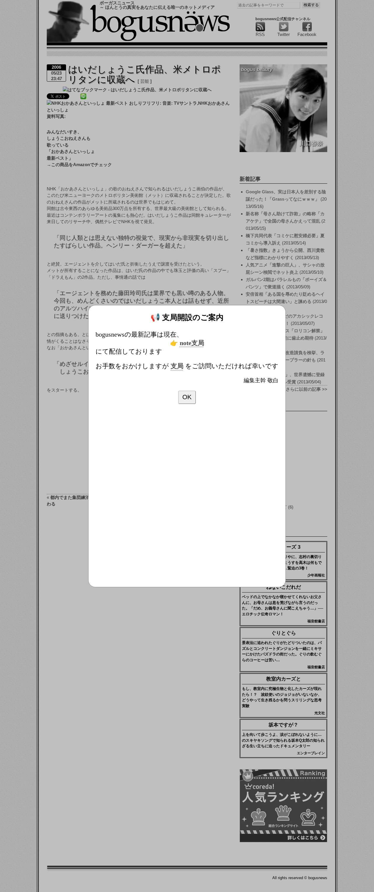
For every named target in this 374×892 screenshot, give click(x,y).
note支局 (192, 343)
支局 (177, 366)
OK (187, 397)
